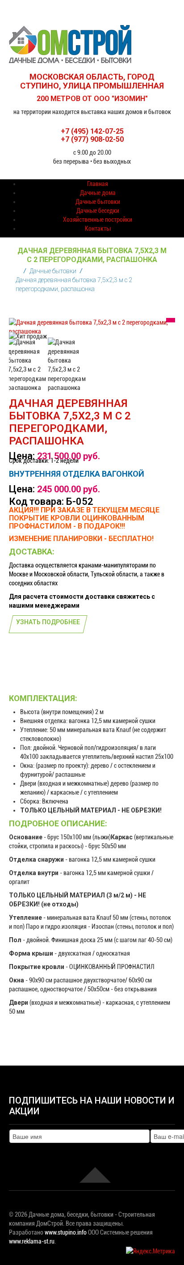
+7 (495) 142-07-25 (92, 131)
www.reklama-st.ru (31, 1241)
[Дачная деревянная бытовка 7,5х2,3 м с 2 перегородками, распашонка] (27, 365)
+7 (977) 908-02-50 (92, 139)
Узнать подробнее (48, 622)
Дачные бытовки (52, 271)
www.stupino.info (66, 1232)
